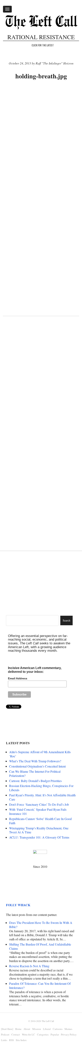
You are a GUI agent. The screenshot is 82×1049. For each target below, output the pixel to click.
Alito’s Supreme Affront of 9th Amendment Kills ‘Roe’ (40, 754)
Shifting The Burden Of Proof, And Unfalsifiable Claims (40, 946)
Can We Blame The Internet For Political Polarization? (35, 773)
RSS (11, 1040)
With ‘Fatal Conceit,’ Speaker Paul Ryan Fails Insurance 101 (37, 811)
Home (18, 1029)
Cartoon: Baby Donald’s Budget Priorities (35, 781)
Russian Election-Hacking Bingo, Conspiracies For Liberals (41, 788)
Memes (68, 1029)
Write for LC (28, 1034)
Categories (43, 1034)
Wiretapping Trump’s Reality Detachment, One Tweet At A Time (38, 830)
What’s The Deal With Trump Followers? (35, 761)
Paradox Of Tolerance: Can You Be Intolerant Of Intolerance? (40, 985)
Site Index (21, 1040)
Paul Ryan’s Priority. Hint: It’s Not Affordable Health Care (42, 797)
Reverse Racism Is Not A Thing (29, 966)
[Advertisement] (41, 128)
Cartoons (57, 1029)
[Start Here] (7, 1029)
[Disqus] (41, 384)
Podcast (5, 1034)
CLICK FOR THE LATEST (43, 45)
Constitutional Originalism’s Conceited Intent (37, 766)
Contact (15, 1034)
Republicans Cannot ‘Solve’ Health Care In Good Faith (40, 821)
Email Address (17, 678)
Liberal (47, 1029)
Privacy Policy (69, 1034)
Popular (55, 1034)
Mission (36, 1029)
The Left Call (48, 1021)
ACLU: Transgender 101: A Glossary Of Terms (39, 837)
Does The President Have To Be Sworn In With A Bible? (40, 924)
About (26, 1029)
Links (4, 1040)
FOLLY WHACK (18, 905)
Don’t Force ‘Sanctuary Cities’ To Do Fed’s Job (39, 804)
